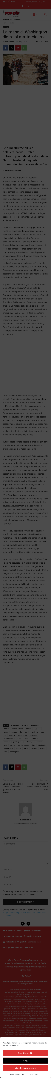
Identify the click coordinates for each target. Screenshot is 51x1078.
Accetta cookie (25, 1053)
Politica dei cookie (17, 1074)
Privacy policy (34, 1074)
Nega (25, 1060)
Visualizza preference (25, 1068)
